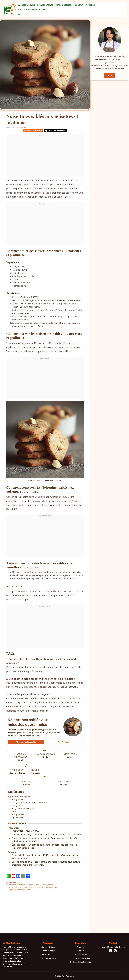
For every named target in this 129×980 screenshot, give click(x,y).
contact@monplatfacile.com (113, 947)
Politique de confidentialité (80, 962)
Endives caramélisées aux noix (20, 889)
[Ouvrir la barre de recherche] (19, 14)
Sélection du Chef (15, 882)
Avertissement (81, 954)
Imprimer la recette (56, 130)
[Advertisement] (63, 770)
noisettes (12, 885)
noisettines (21, 885)
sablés (50, 885)
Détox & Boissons (64, 5)
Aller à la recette (34, 130)
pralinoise (29, 885)
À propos (109, 75)
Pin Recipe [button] (65, 742)
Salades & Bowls (26, 5)
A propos (90, 5)
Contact (79, 5)
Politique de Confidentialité (32, 9)
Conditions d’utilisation (81, 958)
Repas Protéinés (45, 5)
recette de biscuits (40, 885)
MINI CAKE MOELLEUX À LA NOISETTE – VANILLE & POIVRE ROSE (33, 887)
